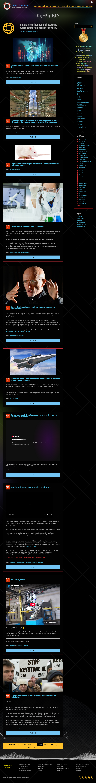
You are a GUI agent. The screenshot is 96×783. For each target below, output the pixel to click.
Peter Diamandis (81, 85)
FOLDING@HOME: (60, 769)
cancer (81, 54)
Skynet (78, 93)
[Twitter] (83, 777)
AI (80, 46)
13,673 (46, 744)
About (35, 6)
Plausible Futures (81, 224)
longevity (83, 64)
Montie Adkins (82, 199)
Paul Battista (82, 153)
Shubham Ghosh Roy (84, 145)
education (18, 645)
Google (76, 57)
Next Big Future (81, 222)
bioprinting (79, 116)
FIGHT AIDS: (21, 769)
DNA (78, 87)
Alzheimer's (83, 46)
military (16, 398)
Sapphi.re (26, 778)
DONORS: (58, 766)
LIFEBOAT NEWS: (41, 764)
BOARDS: (77, 766)
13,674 (51, 744)
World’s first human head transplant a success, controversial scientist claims (33, 308)
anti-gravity (79, 99)
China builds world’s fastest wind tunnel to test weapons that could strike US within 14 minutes (35, 379)
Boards (43, 6)
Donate (63, 6)
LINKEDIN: (59, 764)
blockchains (80, 121)
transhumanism (81, 71)
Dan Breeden (82, 149)
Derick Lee (12, 398)
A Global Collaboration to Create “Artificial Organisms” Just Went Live (34, 66)
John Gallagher (12, 470)
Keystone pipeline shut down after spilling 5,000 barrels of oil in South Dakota (34, 696)
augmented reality (81, 105)
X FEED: (20, 766)
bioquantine (87, 48)
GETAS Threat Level (8, 767)
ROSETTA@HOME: (22, 771)
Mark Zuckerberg (81, 95)
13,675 (57, 744)
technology (88, 69)
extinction (83, 55)
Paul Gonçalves (13, 170)
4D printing (79, 84)
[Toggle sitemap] (89, 2)
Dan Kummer (12, 132)
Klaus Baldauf (12, 77)
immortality (82, 60)
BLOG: (39, 766)
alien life (79, 98)
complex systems (81, 127)
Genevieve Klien (13, 728)
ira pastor (79, 62)
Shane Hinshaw (13, 336)
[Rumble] (92, 777)
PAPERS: (39, 771)
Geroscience (80, 216)
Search (91, 26)
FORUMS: (58, 771)
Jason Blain (82, 197)
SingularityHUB (81, 226)
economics (19, 470)
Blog (39, 6)
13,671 (35, 744)
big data (79, 110)
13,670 (29, 744)
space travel (18, 132)
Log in (23, 31)
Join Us (68, 6)
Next (35, 747)
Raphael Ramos (83, 183)
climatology (80, 126)
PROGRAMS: (78, 769)
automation (80, 107)
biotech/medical (17, 252)
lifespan (78, 64)
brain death (78, 53)
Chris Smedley (82, 203)
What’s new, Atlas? (18, 579)
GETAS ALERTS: (79, 764)
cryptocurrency (85, 53)
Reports (54, 6)
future (87, 55)
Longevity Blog (80, 218)
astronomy (79, 104)
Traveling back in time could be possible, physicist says (31, 487)
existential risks (79, 55)
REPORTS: (40, 769)
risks (87, 67)
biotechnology (79, 52)
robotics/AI (18, 77)
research (85, 67)
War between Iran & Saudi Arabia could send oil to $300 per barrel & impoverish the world (35, 416)
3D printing (79, 82)
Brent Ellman (82, 191)
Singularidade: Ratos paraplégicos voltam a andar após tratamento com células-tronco (35, 164)
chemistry (79, 124)
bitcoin (85, 52)
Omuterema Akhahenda (82, 168)
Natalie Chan (82, 185)
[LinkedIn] (86, 777)
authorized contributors (32, 31)
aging (77, 46)
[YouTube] (89, 777)
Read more (33, 82)
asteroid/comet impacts (83, 102)
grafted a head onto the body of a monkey (18, 331)
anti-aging (89, 46)
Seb (80, 193)
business (79, 123)
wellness (87, 71)
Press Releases (89, 6)
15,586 (28, 747)
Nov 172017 (7, 66)
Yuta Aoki (81, 175)
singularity (90, 67)
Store (83, 6)
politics (78, 65)
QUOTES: (77, 771)
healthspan (86, 58)
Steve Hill (11, 252)
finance (21, 645)
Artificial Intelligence (81, 48)
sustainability (82, 69)
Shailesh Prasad (83, 151)
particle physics (24, 562)
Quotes (79, 6)
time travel (35, 562)
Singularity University (82, 91)
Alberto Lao (82, 179)
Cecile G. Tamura (83, 173)
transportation (40, 562)
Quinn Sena (82, 147)
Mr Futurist (79, 220)
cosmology (19, 562)
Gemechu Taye (83, 155)
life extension (24, 252)
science (28, 252)
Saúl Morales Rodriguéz (82, 142)
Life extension (86, 62)
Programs (48, 6)
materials (22, 728)
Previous (12, 744)
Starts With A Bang (31, 546)
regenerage (87, 65)
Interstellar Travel (89, 59)
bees (78, 109)
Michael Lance (83, 195)
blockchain (89, 52)
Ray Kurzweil (80, 88)
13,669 (24, 744)
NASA (87, 64)
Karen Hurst (82, 159)
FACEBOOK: (21, 764)
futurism (18, 170)
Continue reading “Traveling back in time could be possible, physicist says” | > (26, 558)
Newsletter (73, 6)
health (80, 58)
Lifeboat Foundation (12, 778)
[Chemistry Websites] (83, 36)
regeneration (79, 67)
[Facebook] (80, 777)
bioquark (81, 50)
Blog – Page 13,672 (48, 16)
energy (18, 728)
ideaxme (77, 59)
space (78, 69)
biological (79, 113)
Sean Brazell (82, 187)
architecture (80, 101)
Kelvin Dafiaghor (83, 157)
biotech (87, 50)
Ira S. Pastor (82, 201)
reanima (82, 65)
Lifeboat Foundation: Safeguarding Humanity (15, 6)
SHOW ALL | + (79, 205)
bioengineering (80, 112)
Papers (58, 6)
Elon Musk (79, 90)
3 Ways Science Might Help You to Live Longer (27, 226)
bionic (78, 115)
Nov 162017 (7, 416)
